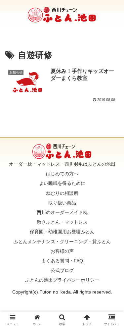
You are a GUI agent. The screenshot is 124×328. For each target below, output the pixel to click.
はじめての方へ (62, 173)
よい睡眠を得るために (62, 183)
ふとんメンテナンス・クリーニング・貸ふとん (62, 241)
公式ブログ (62, 270)
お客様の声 (62, 251)
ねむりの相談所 (62, 193)
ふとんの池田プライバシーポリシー (62, 280)
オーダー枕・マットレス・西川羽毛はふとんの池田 (62, 164)
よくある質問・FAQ (62, 260)
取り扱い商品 (62, 202)
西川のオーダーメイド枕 (62, 212)
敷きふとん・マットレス (62, 222)
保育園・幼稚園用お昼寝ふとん (62, 231)
